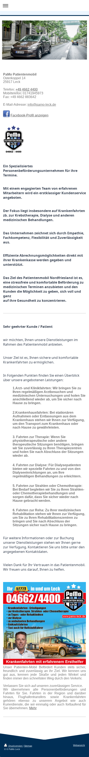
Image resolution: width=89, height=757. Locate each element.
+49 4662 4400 (27, 89)
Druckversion (15, 746)
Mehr (33, 708)
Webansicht (79, 745)
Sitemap (28, 746)
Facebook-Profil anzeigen (29, 115)
